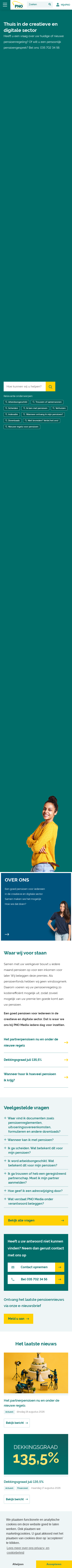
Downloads (14, 420)
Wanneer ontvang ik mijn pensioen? (44, 414)
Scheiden (13, 408)
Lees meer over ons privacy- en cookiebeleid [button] (28, 1550)
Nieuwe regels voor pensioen (23, 426)
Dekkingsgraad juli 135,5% (24, 1482)
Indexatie (13, 414)
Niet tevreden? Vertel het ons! (43, 420)
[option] (36, 441)
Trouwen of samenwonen (49, 402)
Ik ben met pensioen (36, 408)
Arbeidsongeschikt (17, 402)
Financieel (22, 1488)
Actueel (9, 1412)
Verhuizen (60, 408)
